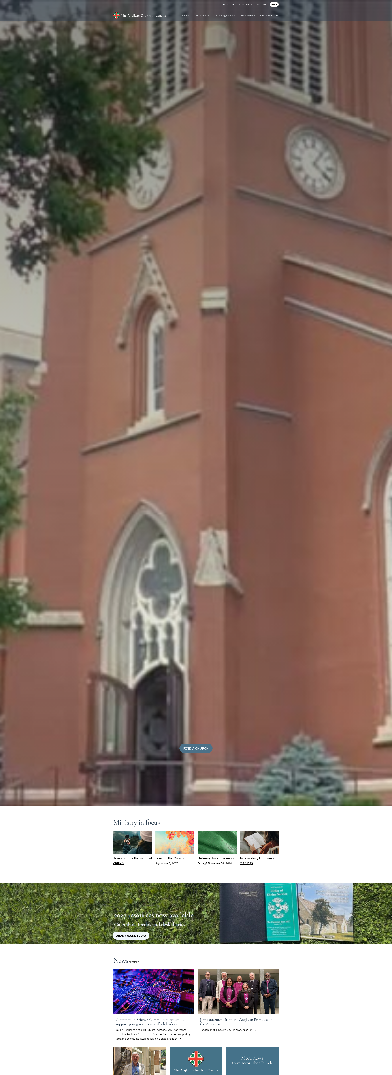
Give (274, 4)
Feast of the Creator (170, 858)
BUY (265, 4)
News (257, 4)
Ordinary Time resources (216, 858)
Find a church (244, 4)
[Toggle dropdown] (189, 15)
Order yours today (131, 936)
